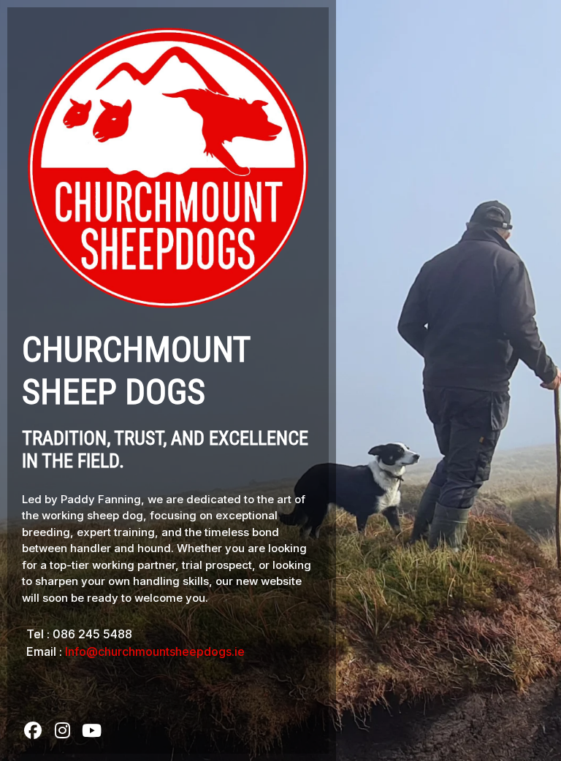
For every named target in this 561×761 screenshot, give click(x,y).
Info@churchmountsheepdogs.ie (155, 651)
